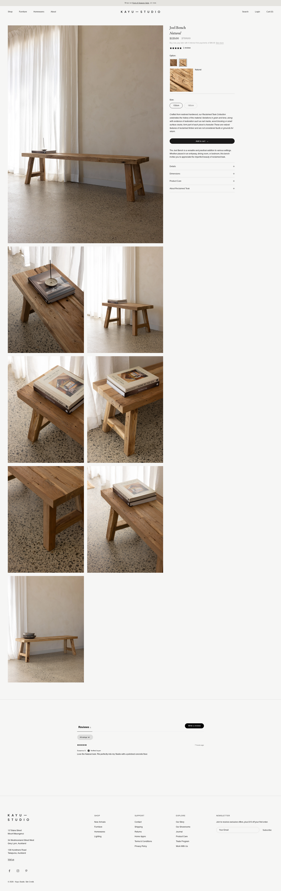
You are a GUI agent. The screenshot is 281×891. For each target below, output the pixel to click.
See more (220, 43)
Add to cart (202, 141)
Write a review (194, 726)
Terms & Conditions (143, 841)
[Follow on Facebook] (9, 870)
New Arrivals (100, 822)
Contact (138, 822)
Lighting (97, 836)
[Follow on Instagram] (18, 870)
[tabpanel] (140, 755)
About (53, 12)
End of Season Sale (141, 3)
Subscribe (267, 830)
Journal (179, 832)
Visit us (11, 859)
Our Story (180, 822)
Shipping (139, 827)
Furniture (23, 12)
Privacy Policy (141, 846)
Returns (138, 832)
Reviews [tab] (84, 727)
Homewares (38, 12)
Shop (10, 12)
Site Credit (30, 882)
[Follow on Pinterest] (26, 870)
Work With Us (182, 846)
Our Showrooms (183, 827)
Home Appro (140, 836)
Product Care (182, 836)
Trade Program (182, 841)
